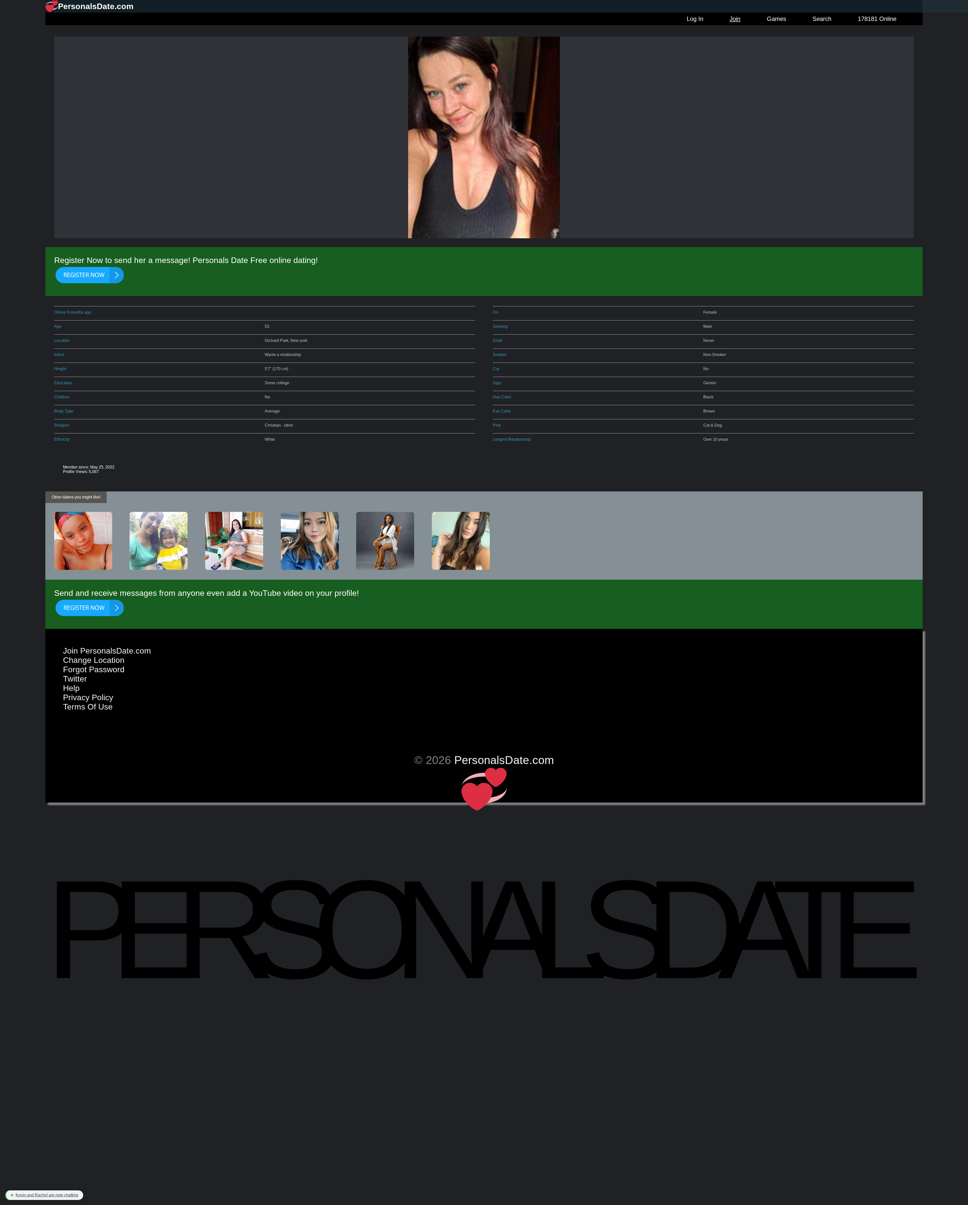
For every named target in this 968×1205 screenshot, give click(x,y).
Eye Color (502, 411)
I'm (495, 312)
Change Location (94, 660)
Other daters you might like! (76, 497)
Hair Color (502, 397)
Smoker (500, 354)
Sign (497, 383)
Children (62, 397)
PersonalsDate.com (504, 760)
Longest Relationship (512, 439)
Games (776, 18)
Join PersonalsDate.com (107, 650)
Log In (695, 18)
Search (821, 18)
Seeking (500, 326)
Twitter (75, 678)
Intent (59, 354)
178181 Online (877, 18)
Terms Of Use (88, 706)
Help (71, 688)
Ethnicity (62, 439)
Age (58, 326)
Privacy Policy (88, 697)
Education (63, 383)
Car (496, 369)
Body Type (63, 411)
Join (735, 18)
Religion (61, 425)
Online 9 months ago (72, 312)
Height (60, 369)
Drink (497, 340)
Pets (497, 425)
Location (62, 340)
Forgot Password (94, 669)
